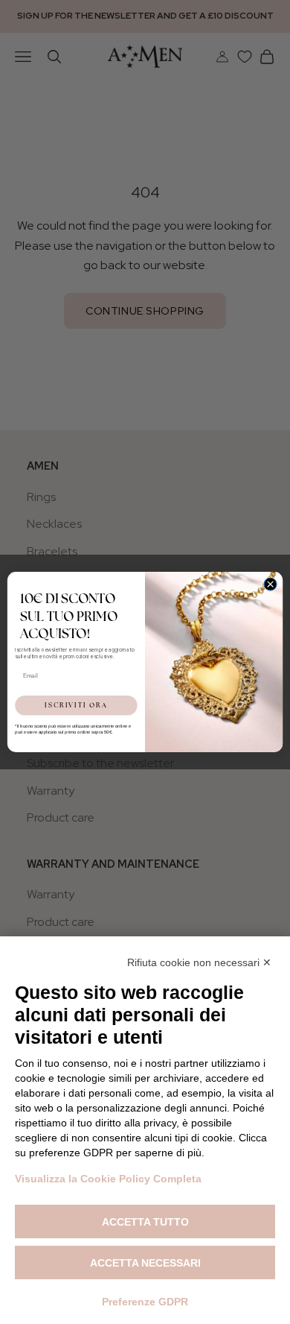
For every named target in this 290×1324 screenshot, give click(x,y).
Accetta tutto (145, 1222)
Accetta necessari (145, 1263)
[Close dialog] (270, 584)
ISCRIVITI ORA (76, 705)
